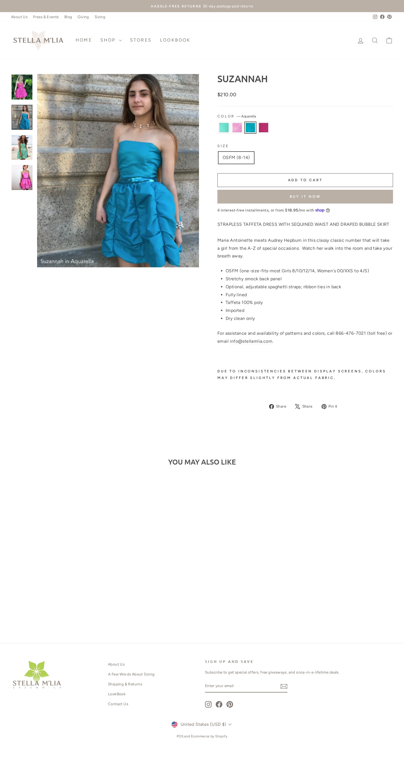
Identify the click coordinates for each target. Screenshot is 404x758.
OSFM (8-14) (236, 157)
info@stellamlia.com (251, 341)
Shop (109, 40)
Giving (83, 17)
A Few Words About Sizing (131, 674)
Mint (223, 127)
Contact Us (118, 704)
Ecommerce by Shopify (209, 736)
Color (236, 116)
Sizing (100, 17)
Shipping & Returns (125, 684)
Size (223, 146)
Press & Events (46, 17)
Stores (141, 40)
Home (84, 40)
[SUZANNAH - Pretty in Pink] (53, 610)
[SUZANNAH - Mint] (45, 610)
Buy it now (305, 196)
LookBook (175, 40)
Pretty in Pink (237, 127)
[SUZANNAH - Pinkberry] (67, 610)
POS (180, 736)
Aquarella (250, 127)
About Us (19, 17)
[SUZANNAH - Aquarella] (60, 610)
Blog (68, 17)
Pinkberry (263, 127)
